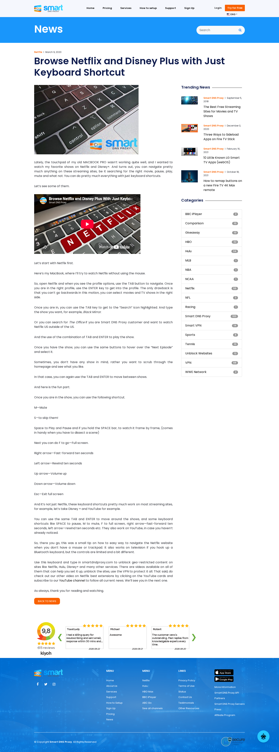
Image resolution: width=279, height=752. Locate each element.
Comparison (194, 223)
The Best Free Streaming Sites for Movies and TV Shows (221, 111)
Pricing (107, 8)
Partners (219, 698)
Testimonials (186, 703)
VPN (188, 362)
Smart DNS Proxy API (226, 693)
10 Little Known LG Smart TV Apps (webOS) (221, 159)
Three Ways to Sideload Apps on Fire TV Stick (221, 136)
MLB (188, 260)
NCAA (189, 279)
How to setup (148, 8)
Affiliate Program (224, 715)
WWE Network (195, 372)
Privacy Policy (186, 680)
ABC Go (147, 703)
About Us (111, 686)
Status (182, 691)
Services (125, 8)
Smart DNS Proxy (213, 98)
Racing (190, 307)
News (109, 719)
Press (217, 709)
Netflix (38, 52)
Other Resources (188, 708)
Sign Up (189, 8)
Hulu (188, 251)
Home (90, 8)
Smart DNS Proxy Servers (229, 704)
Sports (190, 335)
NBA (188, 270)
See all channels (152, 708)
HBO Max (147, 691)
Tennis (190, 344)
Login (218, 8)
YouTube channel (72, 580)
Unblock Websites (198, 353)
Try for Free (234, 8)
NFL (187, 297)
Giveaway (192, 232)
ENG (233, 14)
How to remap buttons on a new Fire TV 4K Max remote (222, 185)
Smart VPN (193, 325)
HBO (188, 242)
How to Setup (114, 703)
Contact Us (185, 697)
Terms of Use (186, 686)
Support (170, 8)
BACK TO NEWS (47, 601)
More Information (225, 687)
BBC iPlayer (193, 214)
